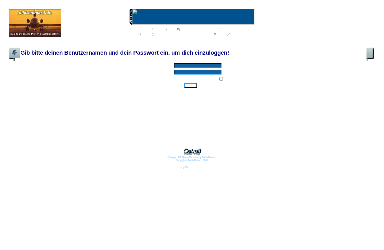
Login (220, 35)
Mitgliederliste (206, 29)
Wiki (147, 29)
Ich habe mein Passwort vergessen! (190, 91)
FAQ (171, 29)
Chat (159, 29)
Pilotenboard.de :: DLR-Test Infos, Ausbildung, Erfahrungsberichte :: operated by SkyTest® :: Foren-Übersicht (86, 45)
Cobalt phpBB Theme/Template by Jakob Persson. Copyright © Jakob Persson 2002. (192, 159)
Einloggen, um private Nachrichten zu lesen (182, 35)
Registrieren (238, 35)
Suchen (186, 29)
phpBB (184, 167)
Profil (145, 35)
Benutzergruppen (234, 29)
